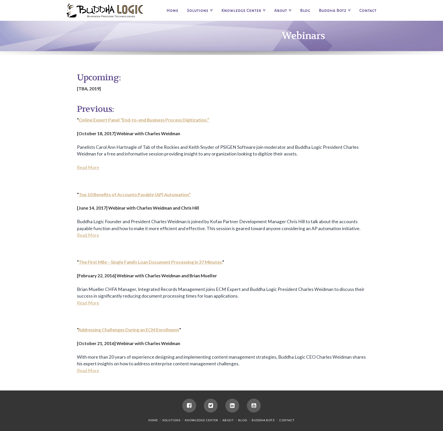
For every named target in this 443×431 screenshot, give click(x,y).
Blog (242, 420)
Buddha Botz (263, 420)
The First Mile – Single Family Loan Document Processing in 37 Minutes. (150, 262)
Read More (88, 167)
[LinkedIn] (232, 406)
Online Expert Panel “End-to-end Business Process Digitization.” (144, 120)
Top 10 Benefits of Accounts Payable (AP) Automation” (135, 194)
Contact (287, 420)
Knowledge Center (201, 420)
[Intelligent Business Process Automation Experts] (104, 10)
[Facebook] (189, 406)
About (228, 420)
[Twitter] (211, 406)
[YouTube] (254, 406)
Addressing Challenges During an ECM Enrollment (128, 329)
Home (153, 420)
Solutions (171, 420)
